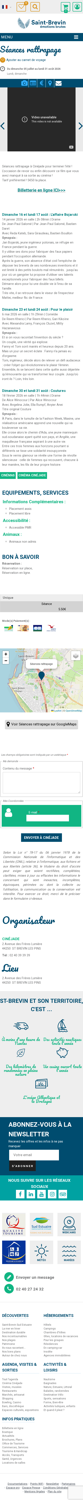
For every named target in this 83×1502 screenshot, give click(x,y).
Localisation (50, 80)
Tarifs (41, 80)
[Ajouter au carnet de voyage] (2, 60)
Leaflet (57, 710)
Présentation (33, 80)
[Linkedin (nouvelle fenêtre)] (31, 1194)
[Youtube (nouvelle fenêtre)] (41, 1194)
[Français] (6, 7)
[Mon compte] (77, 7)
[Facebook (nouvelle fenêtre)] (20, 1194)
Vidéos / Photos (24, 80)
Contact (58, 80)
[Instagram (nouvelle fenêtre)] (52, 1194)
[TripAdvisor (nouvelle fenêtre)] (63, 1194)
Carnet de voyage (25, 3)
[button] (65, 7)
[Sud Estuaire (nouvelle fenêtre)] (41, 1224)
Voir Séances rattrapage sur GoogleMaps (43, 724)
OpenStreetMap (74, 710)
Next (79, 118)
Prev (2, 118)
